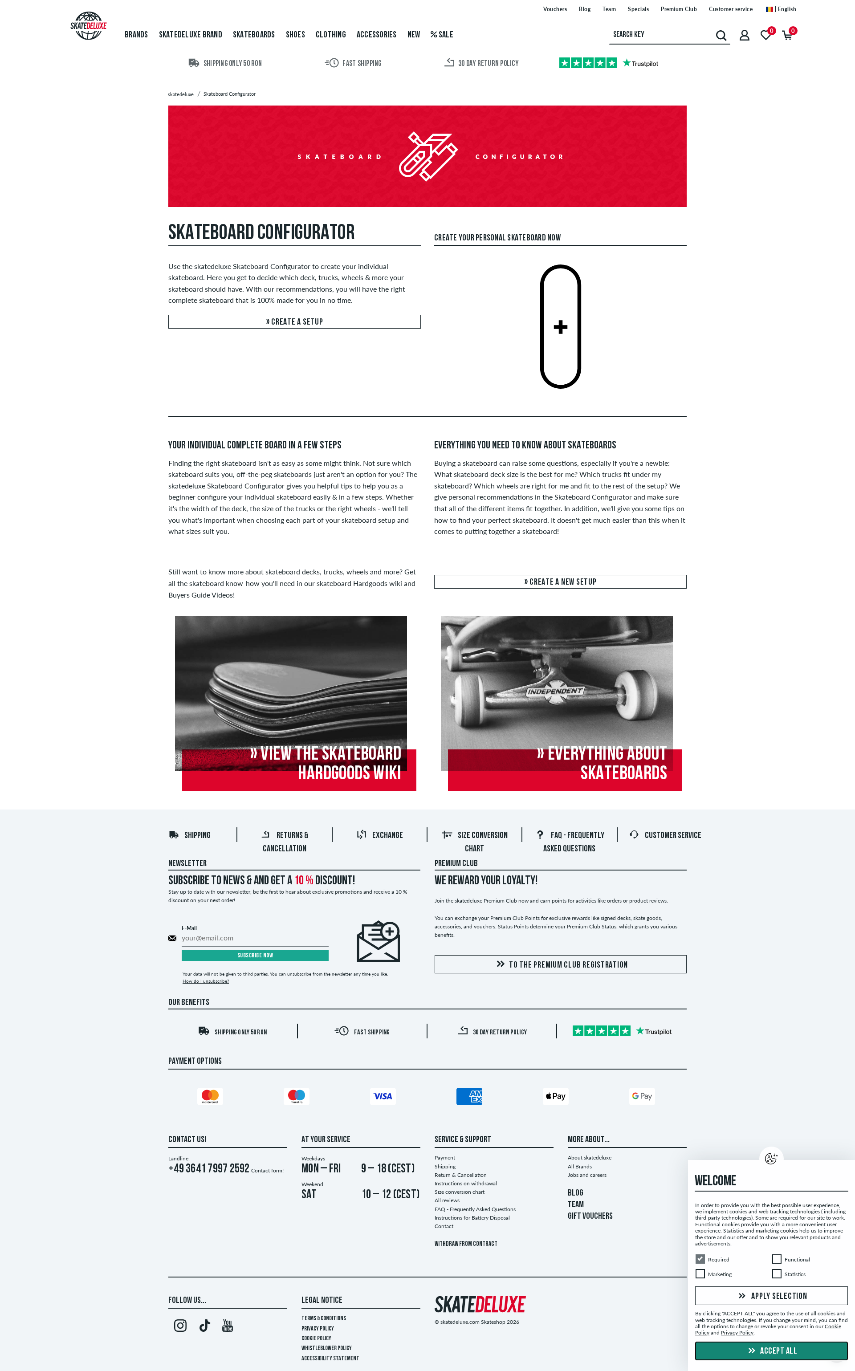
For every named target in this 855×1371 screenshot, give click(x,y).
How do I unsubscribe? (206, 981)
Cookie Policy (316, 1338)
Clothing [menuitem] (331, 35)
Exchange (387, 835)
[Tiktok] (204, 1327)
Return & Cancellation (461, 1175)
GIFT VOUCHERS (590, 1216)
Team (609, 9)
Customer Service (673, 835)
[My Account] (744, 35)
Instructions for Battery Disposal (472, 1217)
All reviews (447, 1200)
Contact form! (267, 1170)
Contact (444, 1226)
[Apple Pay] (557, 1098)
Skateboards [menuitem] (254, 35)
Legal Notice (321, 1300)
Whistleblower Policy (326, 1348)
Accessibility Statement (330, 1358)
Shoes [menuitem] (295, 35)
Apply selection (778, 1296)
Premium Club (679, 9)
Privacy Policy (317, 1329)
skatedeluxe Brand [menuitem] (190, 35)
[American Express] (470, 1098)
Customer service (731, 9)
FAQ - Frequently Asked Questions (475, 1209)
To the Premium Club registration (568, 965)
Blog (584, 9)
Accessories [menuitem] (377, 35)
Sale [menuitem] (445, 35)
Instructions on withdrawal (466, 1183)
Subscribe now (255, 955)
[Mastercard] (211, 1098)
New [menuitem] (413, 35)
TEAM (576, 1204)
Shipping (197, 835)
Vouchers (555, 9)
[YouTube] (228, 1327)
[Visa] (384, 1098)
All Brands (580, 1166)
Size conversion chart (459, 1191)
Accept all (778, 1351)
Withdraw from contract (466, 1244)
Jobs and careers (587, 1175)
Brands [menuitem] (136, 35)
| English (784, 9)
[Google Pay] (643, 1098)
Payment (445, 1157)
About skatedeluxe (589, 1157)
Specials (638, 9)
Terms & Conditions (323, 1318)
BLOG (575, 1193)
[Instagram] (180, 1327)
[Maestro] (298, 1098)
